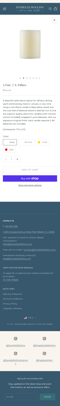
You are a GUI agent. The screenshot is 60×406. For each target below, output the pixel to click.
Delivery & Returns (12, 294)
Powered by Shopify (45, 324)
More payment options (30, 185)
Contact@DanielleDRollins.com (40, 249)
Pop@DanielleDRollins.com (17, 258)
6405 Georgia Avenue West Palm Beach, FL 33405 (28, 232)
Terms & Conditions (13, 299)
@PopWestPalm (44, 360)
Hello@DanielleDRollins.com (17, 244)
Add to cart (30, 170)
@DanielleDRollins (15, 345)
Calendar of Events (12, 308)
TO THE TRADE (10, 279)
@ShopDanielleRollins (44, 345)
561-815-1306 (11, 226)
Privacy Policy (10, 303)
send (47, 397)
